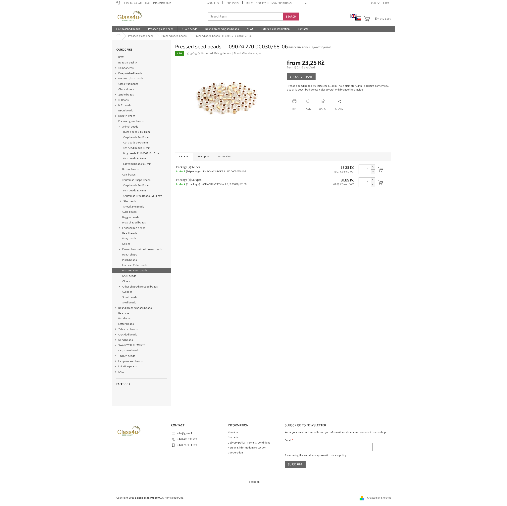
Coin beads (129, 175)
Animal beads (130, 127)
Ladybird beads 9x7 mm (137, 164)
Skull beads (129, 303)
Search (291, 16)
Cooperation (235, 453)
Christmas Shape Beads (136, 180)
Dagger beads (130, 217)
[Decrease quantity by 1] (373, 171)
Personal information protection (247, 448)
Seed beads (125, 340)
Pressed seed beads (134, 271)
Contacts (232, 3)
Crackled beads (127, 335)
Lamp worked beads (130, 361)
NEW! (121, 57)
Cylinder (127, 292)
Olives (126, 281)
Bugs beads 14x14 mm (136, 132)
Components (126, 68)
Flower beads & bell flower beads (142, 249)
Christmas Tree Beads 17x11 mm (142, 196)
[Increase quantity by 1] (373, 167)
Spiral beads (129, 297)
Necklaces (124, 319)
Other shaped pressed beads (140, 287)
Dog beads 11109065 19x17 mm (141, 153)
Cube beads (129, 212)
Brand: (249, 53)
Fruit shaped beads (133, 228)
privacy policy (338, 455)
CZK (373, 3)
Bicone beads (130, 169)
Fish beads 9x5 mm (134, 159)
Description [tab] (203, 157)
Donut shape (129, 255)
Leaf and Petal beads (134, 265)
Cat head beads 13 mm (136, 148)
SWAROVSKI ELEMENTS (131, 345)
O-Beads (123, 100)
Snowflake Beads (133, 207)
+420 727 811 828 (187, 445)
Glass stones (126, 89)
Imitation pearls (127, 367)
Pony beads (129, 239)
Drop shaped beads (134, 223)
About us (213, 3)
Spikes (126, 244)
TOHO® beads (126, 356)
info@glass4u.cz (187, 433)
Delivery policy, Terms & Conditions (268, 3)
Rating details (222, 53)
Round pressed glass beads (135, 308)
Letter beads (126, 324)
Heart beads (129, 233)
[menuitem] (128, 29)
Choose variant (301, 76)
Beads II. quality (127, 63)
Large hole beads (128, 351)
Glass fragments (128, 84)
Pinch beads (129, 260)
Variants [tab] (184, 157)
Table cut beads (128, 329)
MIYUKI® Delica (126, 116)
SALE (121, 372)
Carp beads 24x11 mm (136, 137)
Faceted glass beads (130, 79)
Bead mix (123, 313)
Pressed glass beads (131, 121)
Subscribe (295, 464)
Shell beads (129, 276)
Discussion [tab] (224, 157)
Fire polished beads (130, 73)
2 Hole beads (126, 95)
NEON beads (125, 111)
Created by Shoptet (379, 498)
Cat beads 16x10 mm (135, 143)
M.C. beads (124, 105)
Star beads (129, 201)
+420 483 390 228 (187, 439)
